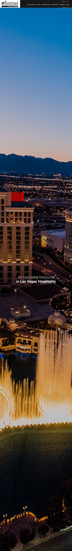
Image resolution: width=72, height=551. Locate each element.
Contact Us (65, 7)
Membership (55, 4)
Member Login (66, 1)
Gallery (67, 4)
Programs (38, 4)
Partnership (62, 4)
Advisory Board (31, 4)
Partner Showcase (46, 4)
